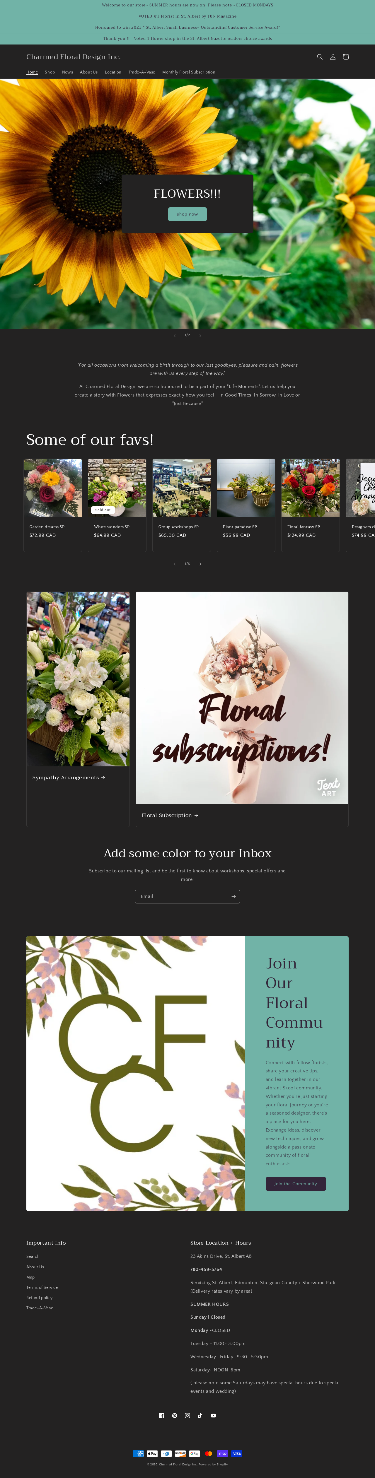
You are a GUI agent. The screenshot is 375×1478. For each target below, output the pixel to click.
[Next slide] (200, 335)
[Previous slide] (174, 335)
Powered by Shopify (213, 1464)
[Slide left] (174, 564)
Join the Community (296, 1183)
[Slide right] (200, 564)
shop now (187, 214)
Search (33, 1256)
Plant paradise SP (240, 527)
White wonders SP (112, 527)
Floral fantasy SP (303, 527)
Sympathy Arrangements (66, 777)
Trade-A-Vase (39, 1308)
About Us (35, 1267)
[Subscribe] (233, 896)
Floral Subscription (167, 815)
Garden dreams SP (47, 527)
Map (30, 1277)
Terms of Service (42, 1287)
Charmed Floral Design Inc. (178, 1464)
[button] (319, 56)
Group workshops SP (178, 527)
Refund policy (39, 1298)
